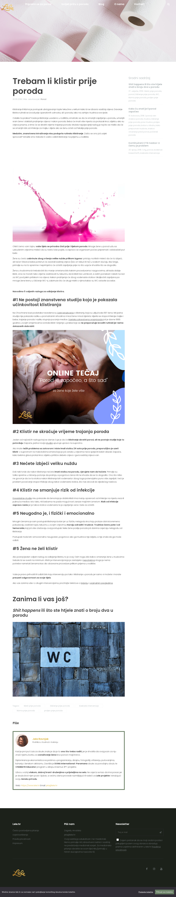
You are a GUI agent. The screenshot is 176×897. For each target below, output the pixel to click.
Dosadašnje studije (22, 498)
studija (49, 443)
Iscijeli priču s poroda (74, 4)
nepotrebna (89, 560)
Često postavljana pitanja (26, 830)
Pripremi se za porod (38, 4)
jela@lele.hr (51, 785)
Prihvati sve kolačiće (164, 892)
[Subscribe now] (160, 832)
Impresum (18, 843)
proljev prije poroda (53, 710)
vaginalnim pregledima (101, 583)
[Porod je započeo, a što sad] (69, 423)
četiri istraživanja (65, 312)
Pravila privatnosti (21, 839)
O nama (119, 4)
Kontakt (139, 4)
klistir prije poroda (32, 706)
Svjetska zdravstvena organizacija (85, 319)
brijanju (84, 583)
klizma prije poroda (26, 710)
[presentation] (117, 839)
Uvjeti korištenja (20, 834)
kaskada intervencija (89, 706)
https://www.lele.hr (30, 785)
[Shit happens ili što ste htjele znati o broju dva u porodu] (69, 695)
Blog (101, 4)
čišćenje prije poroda (60, 706)
